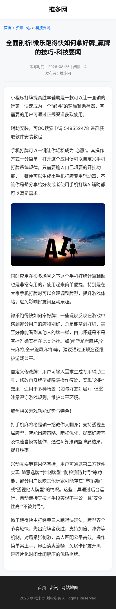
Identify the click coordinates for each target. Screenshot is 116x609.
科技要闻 (42, 27)
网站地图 (69, 587)
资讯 (54, 587)
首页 (7, 27)
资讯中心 (23, 27)
